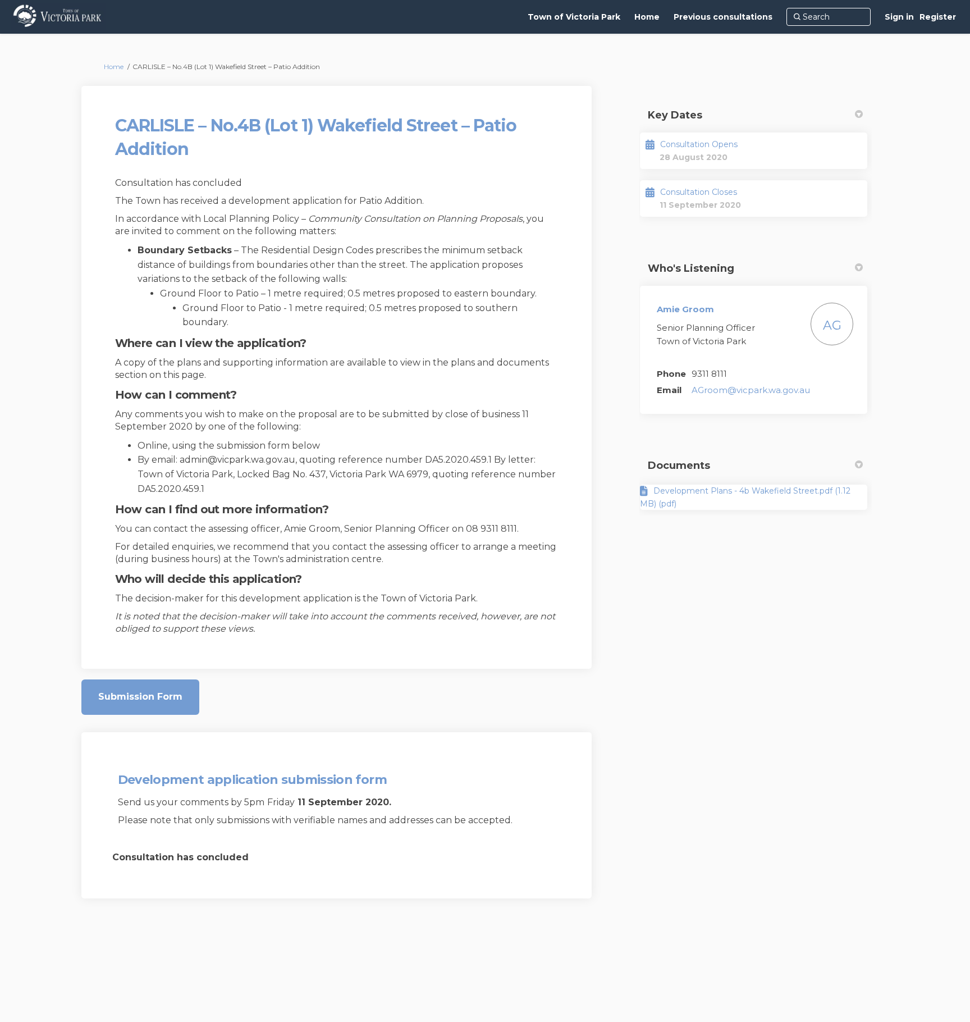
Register (937, 17)
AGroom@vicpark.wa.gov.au (751, 390)
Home (113, 66)
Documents (679, 465)
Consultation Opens (699, 144)
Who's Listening (691, 268)
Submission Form (140, 696)
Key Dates (675, 115)
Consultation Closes (698, 192)
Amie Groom (685, 309)
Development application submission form (252, 779)
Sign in (899, 17)
